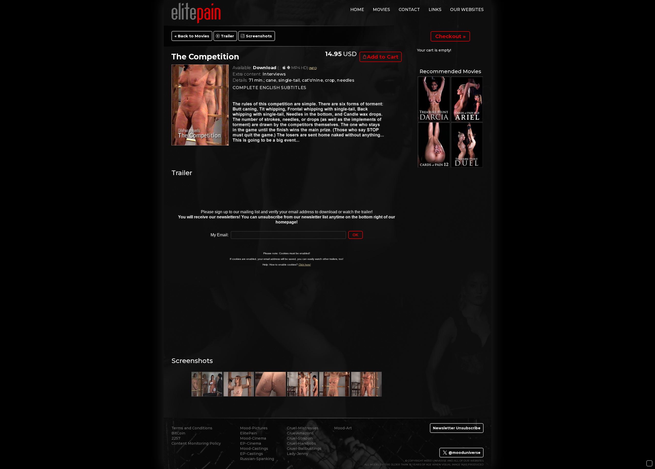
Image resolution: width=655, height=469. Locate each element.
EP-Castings (251, 453)
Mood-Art (343, 428)
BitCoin (178, 433)
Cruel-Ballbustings (304, 448)
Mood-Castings (254, 448)
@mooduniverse (464, 452)
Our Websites (467, 9)
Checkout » (450, 36)
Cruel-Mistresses (303, 428)
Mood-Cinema (253, 438)
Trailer (227, 36)
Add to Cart (382, 57)
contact (409, 9)
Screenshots (259, 36)
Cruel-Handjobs (301, 443)
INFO (312, 68)
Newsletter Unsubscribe (457, 428)
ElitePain (248, 433)
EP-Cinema (250, 443)
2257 (175, 438)
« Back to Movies (191, 36)
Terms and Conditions (191, 428)
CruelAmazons (300, 433)
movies (381, 9)
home (357, 9)
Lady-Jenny (297, 453)
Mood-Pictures (254, 428)
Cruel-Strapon (300, 438)
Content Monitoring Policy (196, 443)
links (435, 9)
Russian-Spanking (257, 458)
